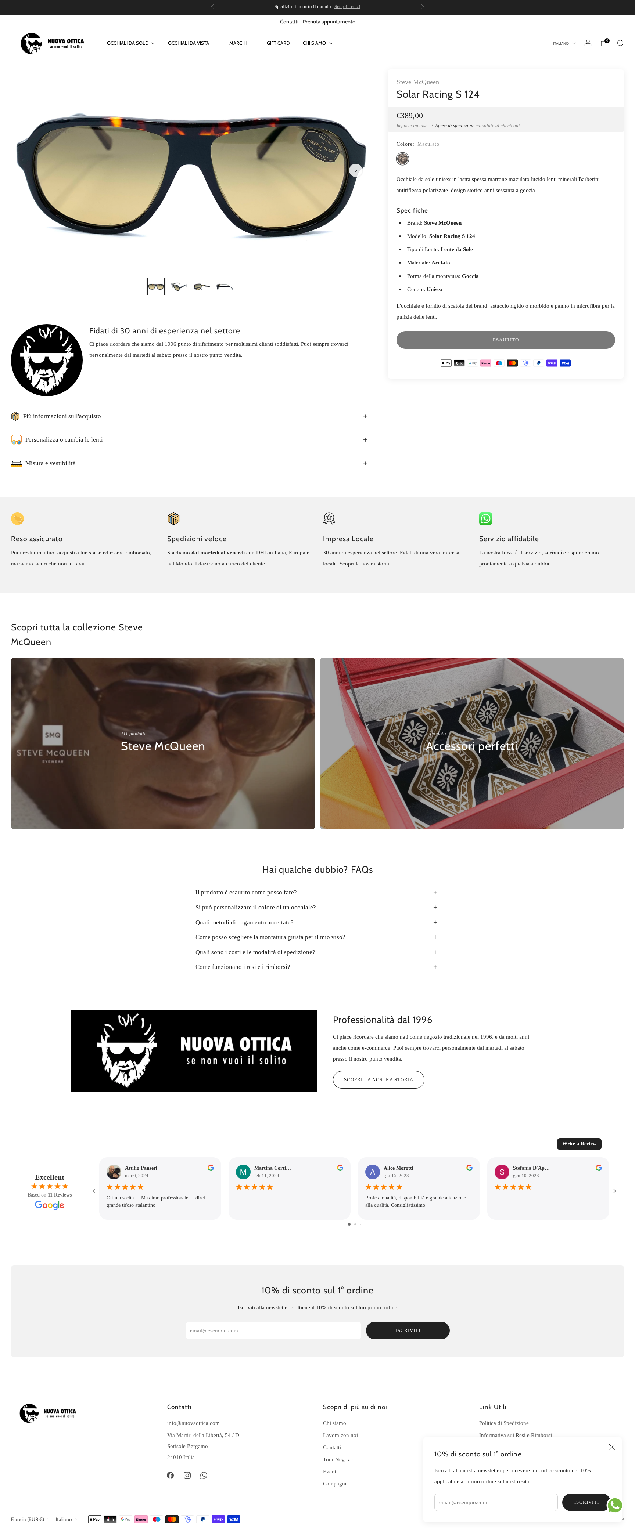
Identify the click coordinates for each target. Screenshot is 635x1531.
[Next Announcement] (423, 6)
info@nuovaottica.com (193, 1423)
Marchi (238, 43)
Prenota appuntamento (329, 21)
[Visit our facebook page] (170, 1475)
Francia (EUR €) (27, 1519)
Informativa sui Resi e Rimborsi (515, 1435)
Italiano (561, 43)
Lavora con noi (340, 1435)
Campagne (335, 1483)
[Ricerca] (620, 43)
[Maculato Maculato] (403, 159)
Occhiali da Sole (127, 43)
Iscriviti (586, 1502)
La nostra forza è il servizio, (512, 552)
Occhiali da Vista (188, 43)
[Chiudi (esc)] (612, 1447)
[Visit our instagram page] (187, 1475)
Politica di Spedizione (504, 1423)
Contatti (289, 21)
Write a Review (579, 1144)
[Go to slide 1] (349, 1224)
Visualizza (133, 768)
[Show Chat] (616, 1505)
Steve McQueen (418, 82)
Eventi (330, 1471)
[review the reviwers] (211, 1169)
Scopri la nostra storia (378, 1079)
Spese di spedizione (454, 125)
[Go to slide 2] (355, 1224)
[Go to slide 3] (360, 1224)
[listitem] (317, 6)
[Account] (588, 43)
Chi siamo (314, 43)
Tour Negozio (339, 1459)
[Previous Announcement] (212, 6)
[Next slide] (355, 170)
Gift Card (278, 43)
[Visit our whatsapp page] (203, 1475)
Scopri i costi (347, 6)
